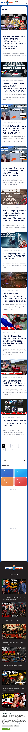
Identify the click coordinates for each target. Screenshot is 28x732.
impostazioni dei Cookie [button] (8, 725)
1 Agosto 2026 (6, 663)
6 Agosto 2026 (6, 640)
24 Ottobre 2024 (6, 417)
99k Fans (6, 474)
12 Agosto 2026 (6, 619)
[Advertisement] (14, 508)
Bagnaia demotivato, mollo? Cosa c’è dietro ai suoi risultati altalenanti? (14, 383)
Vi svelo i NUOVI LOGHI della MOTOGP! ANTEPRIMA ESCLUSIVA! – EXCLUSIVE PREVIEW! (14, 87)
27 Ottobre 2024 (6, 332)
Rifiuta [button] (16, 725)
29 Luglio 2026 (6, 686)
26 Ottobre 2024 (6, 377)
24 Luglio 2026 (6, 710)
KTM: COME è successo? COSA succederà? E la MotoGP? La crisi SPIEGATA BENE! (14, 172)
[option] (20, 1)
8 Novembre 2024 (6, 122)
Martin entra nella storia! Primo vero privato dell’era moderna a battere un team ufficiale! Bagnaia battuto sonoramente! (14, 42)
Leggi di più (20, 723)
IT (17, 1)
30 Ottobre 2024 (6, 290)
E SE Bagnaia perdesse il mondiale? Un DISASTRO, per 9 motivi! (14, 256)
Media (15, 33)
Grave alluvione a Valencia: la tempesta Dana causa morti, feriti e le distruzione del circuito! (14, 297)
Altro (12, 33)
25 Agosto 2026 (6, 596)
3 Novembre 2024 (6, 207)
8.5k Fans (6, 483)
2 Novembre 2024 (6, 250)
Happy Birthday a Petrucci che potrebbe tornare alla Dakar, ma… (15, 423)
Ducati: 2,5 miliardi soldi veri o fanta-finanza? (13, 620)
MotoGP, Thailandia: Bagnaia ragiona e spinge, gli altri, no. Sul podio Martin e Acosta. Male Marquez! (14, 341)
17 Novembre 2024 (6, 33)
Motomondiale (19, 33)
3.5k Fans (19, 474)
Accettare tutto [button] (6, 728)
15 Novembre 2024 (7, 80)
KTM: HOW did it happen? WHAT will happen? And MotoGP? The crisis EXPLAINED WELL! (14, 129)
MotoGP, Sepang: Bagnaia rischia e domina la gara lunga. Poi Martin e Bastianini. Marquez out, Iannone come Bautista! (14, 215)
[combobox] (20, 1)
